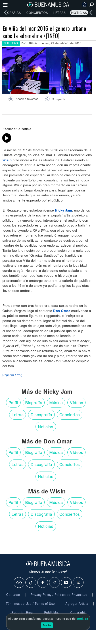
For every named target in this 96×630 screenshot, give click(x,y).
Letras (59, 13)
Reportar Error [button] (22, 612)
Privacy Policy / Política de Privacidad (59, 594)
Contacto (13, 594)
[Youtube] (66, 582)
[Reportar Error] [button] (12, 375)
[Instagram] (54, 582)
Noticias (79, 13)
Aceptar (47, 625)
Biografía (33, 402)
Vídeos (76, 402)
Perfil (13, 402)
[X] (78, 582)
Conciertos (37, 13)
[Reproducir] (6, 138)
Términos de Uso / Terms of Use (30, 603)
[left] (5, 12)
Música (56, 402)
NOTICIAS (11, 43)
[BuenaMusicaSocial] (19, 582)
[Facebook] (43, 582)
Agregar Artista (76, 603)
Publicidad (52, 612)
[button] (54, 99)
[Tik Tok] (31, 582)
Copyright (77, 612)
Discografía (41, 414)
